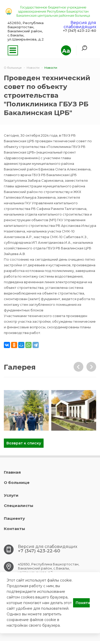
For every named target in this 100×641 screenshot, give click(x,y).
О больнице (16, 482)
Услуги (11, 495)
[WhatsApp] (28, 345)
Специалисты (18, 505)
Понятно (83, 603)
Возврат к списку (23, 443)
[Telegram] (36, 345)
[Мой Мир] (21, 345)
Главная (12, 472)
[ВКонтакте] (7, 345)
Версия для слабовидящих (80, 24)
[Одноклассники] (14, 345)
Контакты (14, 528)
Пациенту (14, 518)
